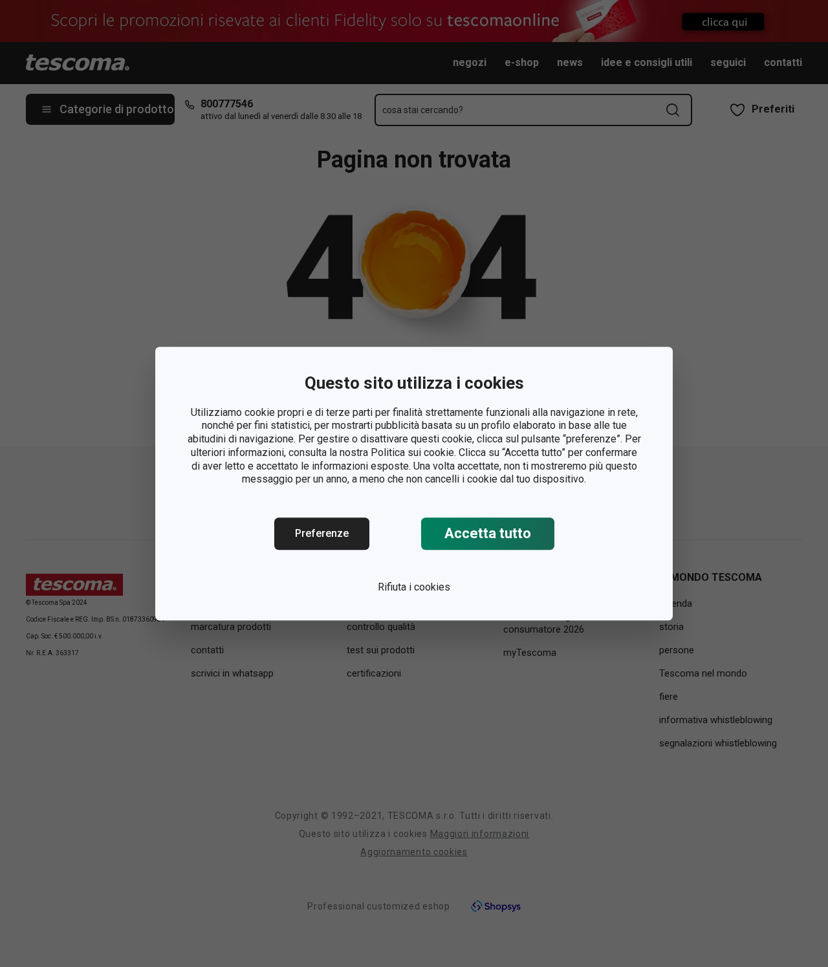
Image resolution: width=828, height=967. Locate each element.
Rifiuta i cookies (414, 587)
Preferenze (322, 533)
